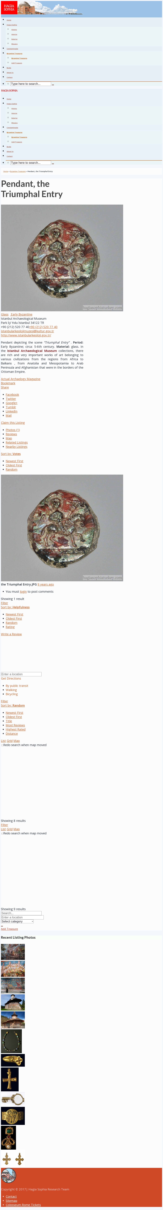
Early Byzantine (21, 314)
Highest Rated (16, 729)
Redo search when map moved (25, 745)
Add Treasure (16, 63)
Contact (11, 1196)
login (23, 591)
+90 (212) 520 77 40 (43, 327)
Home (5, 171)
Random (11, 469)
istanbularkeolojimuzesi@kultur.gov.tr (27, 331)
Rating (10, 627)
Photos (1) (13, 430)
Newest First (14, 461)
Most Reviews (15, 725)
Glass (4, 314)
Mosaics (14, 44)
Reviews (11, 434)
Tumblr (11, 407)
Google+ (11, 403)
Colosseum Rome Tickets (23, 1205)
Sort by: (11, 454)
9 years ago (46, 584)
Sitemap (11, 1201)
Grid (10, 741)
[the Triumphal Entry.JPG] (62, 580)
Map (9, 438)
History (14, 30)
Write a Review (11, 634)
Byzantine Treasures (19, 58)
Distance (12, 733)
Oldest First (14, 465)
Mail (9, 415)
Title (9, 721)
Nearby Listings (16, 447)
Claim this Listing (13, 423)
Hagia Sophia (12, 25)
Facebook (12, 394)
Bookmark (8, 383)
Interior (14, 34)
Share (5, 387)
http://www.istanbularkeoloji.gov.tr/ (26, 335)
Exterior (14, 39)
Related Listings (17, 442)
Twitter (11, 399)
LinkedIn (11, 411)
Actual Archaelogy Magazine (20, 379)
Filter (4, 603)
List (3, 741)
